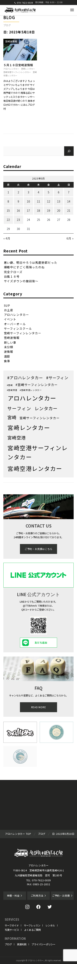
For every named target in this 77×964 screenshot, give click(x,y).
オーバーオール (15, 324)
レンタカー (46, 408)
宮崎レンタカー (28, 68)
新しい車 (10, 342)
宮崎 (12, 417)
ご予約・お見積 (61, 895)
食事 (7, 361)
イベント (10, 319)
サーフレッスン (32, 925)
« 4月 (7, 238)
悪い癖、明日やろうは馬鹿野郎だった (30, 262)
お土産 (8, 310)
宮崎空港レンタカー (35, 468)
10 (28, 201)
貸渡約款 (21, 944)
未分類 (8, 347)
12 (48, 201)
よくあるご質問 (32, 930)
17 (28, 210)
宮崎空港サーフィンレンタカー (17, 72)
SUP (7, 305)
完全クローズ (13, 272)
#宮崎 (10, 385)
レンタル (50, 925)
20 (58, 210)
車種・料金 (13, 895)
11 (38, 201)
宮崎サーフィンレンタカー (22, 333)
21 (68, 210)
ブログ (8, 944)
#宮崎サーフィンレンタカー (36, 384)
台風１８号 (12, 276)
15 (8, 210)
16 (18, 210)
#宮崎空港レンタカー (31, 390)
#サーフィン (57, 377)
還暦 (7, 356)
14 (68, 201)
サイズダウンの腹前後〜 (21, 281)
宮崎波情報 (11, 41)
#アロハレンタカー (25, 377)
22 (8, 220)
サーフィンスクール (18, 328)
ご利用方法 (37, 895)
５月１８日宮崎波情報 (18, 65)
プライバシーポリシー (43, 944)
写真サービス (12, 930)
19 (48, 210)
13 (58, 201)
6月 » (70, 238)
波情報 (8, 351)
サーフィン (19, 408)
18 (38, 210)
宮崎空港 (16, 437)
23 (18, 220)
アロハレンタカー (11, 68)
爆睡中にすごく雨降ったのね (24, 267)
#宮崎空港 (12, 390)
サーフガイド (12, 925)
